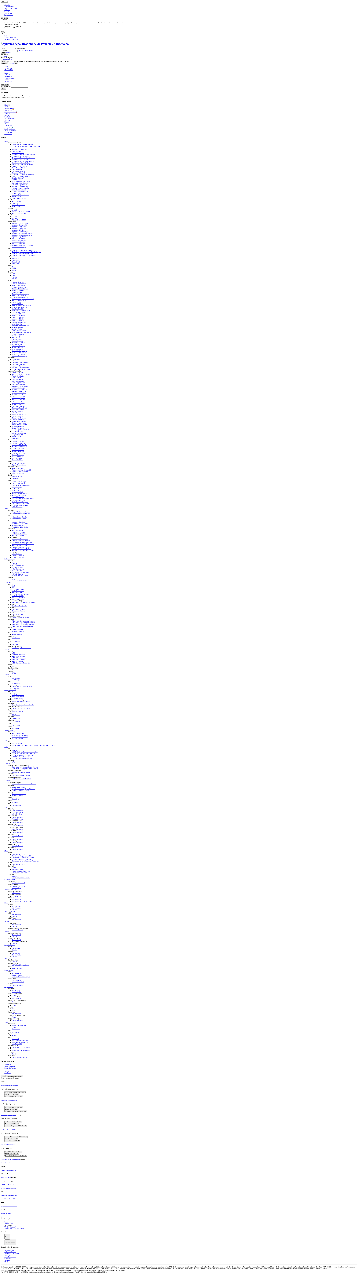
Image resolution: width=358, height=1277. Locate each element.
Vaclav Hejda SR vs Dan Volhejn (14, 1228)
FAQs (6, 36)
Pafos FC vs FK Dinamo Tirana (8, 1144)
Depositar (11, 63)
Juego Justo (7, 1255)
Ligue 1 (6, 122)
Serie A (6, 115)
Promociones (8, 76)
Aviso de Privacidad (10, 1252)
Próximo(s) (7, 1073)
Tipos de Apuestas (9, 1066)
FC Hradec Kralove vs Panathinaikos (9, 1085)
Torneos (6, 80)
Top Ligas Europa (9, 129)
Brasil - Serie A (9, 125)
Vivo (6, 1071)
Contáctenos (8, 1258)
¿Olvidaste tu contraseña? (25, 50)
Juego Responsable (10, 1257)
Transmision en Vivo (10, 8)
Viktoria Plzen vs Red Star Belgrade (9, 1100)
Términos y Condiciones (11, 39)
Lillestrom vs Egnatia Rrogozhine (8, 1115)
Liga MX (7, 120)
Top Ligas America (10, 130)
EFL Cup (7, 113)
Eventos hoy (8, 132)
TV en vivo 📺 (9, 127)
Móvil (6, 1262)
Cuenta (3, 61)
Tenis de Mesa (8, 1223)
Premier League (9, 108)
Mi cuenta (4, 56)
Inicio (6, 73)
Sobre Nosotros (9, 1250)
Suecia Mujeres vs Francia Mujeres (9, 1198)
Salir (16, 63)
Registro (8, 52)
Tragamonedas (8, 15)
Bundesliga (7, 117)
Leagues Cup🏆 (9, 110)
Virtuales (7, 10)
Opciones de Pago (9, 78)
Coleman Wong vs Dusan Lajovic (8, 1170)
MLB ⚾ (7, 105)
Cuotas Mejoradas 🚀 (10, 112)
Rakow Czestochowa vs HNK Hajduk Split (10, 1159)
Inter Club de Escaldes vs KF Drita (8, 1129)
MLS (6, 123)
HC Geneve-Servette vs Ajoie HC (8, 1188)
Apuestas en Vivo (9, 6)
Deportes (7, 5)
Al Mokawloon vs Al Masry (7, 1162)
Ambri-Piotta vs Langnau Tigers (8, 1184)
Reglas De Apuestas (10, 37)
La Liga (6, 106)
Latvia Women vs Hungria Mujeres (9, 1195)
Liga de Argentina (9, 118)
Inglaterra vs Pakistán (6, 1213)
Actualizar (4, 63)
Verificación (8, 81)
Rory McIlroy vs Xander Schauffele (9, 1206)
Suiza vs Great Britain (6, 1177)
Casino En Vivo (9, 13)
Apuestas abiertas (6, 59)
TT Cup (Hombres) (10, 1227)
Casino (6, 11)
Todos (3, 1076)
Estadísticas (7, 1064)
